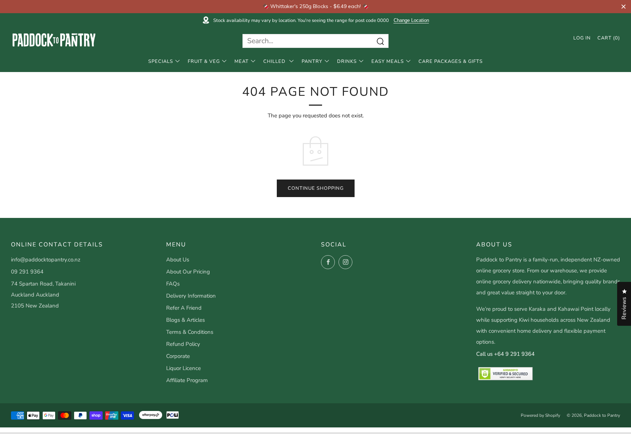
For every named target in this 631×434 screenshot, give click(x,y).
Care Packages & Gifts (450, 61)
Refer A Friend (184, 308)
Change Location (411, 20)
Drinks (347, 61)
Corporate (178, 356)
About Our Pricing (188, 271)
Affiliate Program (187, 380)
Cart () (608, 38)
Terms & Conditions (189, 332)
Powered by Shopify (540, 415)
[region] (315, 6)
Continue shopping (316, 188)
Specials (160, 61)
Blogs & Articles (185, 320)
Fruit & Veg (204, 61)
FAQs (173, 283)
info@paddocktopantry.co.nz (45, 259)
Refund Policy (183, 344)
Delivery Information (191, 295)
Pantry (312, 61)
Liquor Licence (183, 368)
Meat (241, 61)
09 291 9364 (27, 271)
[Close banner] (623, 6)
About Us (177, 259)
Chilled (275, 61)
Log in (582, 38)
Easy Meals (387, 61)
